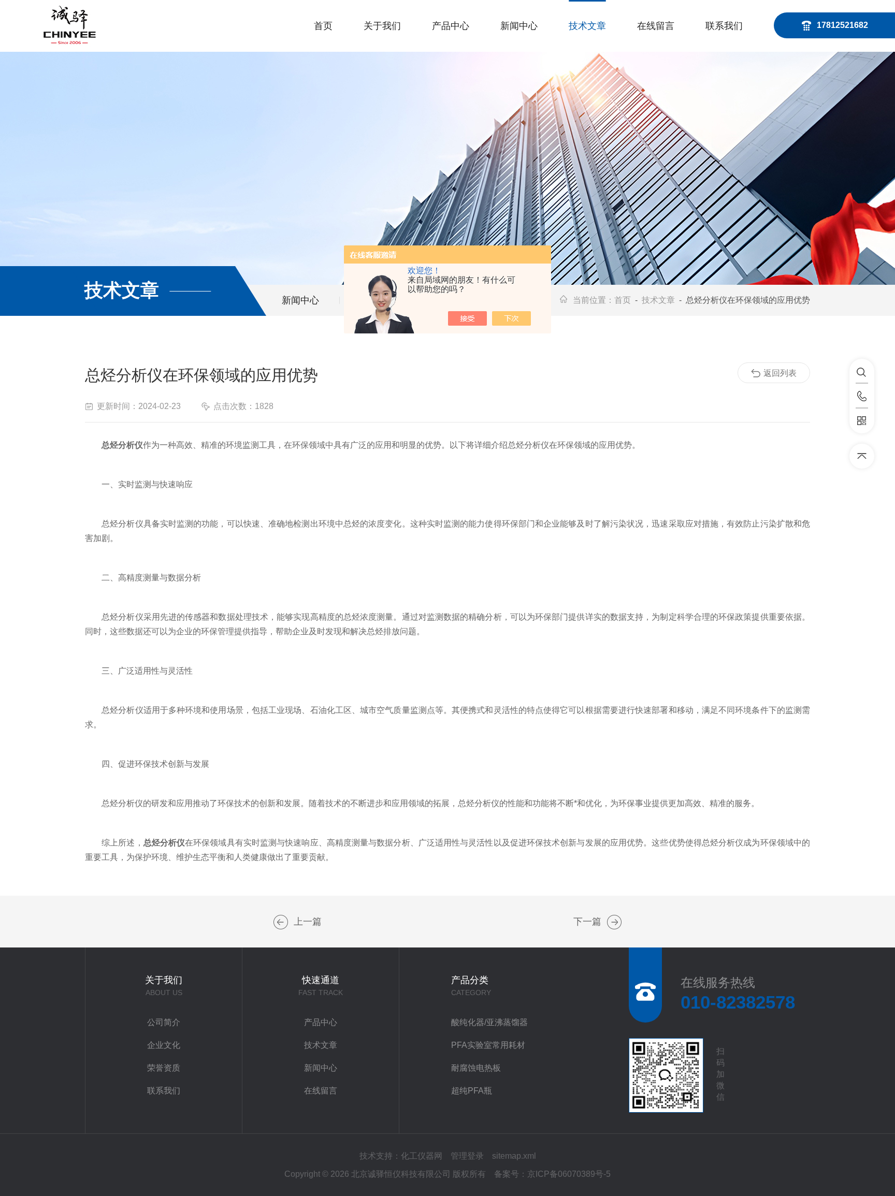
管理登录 (467, 1155)
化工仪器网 (421, 1155)
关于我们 (382, 26)
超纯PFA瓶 (471, 1090)
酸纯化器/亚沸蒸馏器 (489, 1022)
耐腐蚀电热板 (476, 1067)
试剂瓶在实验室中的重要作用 (280, 922)
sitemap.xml (514, 1155)
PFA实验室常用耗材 (488, 1045)
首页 (323, 26)
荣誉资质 (163, 1067)
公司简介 (163, 1022)
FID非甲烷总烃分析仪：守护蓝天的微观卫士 (614, 922)
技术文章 (587, 26)
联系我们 (724, 26)
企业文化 (163, 1045)
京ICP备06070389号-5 (569, 1174)
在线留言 (655, 26)
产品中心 (450, 26)
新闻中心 (519, 26)
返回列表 (780, 373)
